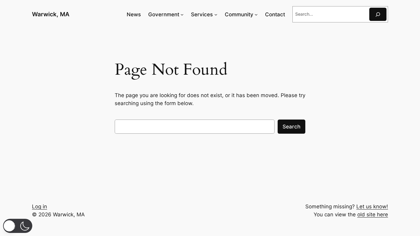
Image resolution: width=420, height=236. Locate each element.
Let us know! (372, 206)
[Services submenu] (215, 14)
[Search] (377, 14)
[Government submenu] (182, 14)
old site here (372, 214)
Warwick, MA (50, 14)
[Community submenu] (256, 14)
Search (291, 127)
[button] (17, 226)
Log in (39, 206)
